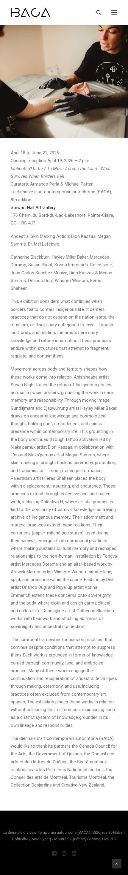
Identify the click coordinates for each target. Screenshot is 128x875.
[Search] (96, 12)
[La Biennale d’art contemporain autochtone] (30, 12)
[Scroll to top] (116, 863)
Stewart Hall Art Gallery (33, 207)
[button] (114, 12)
